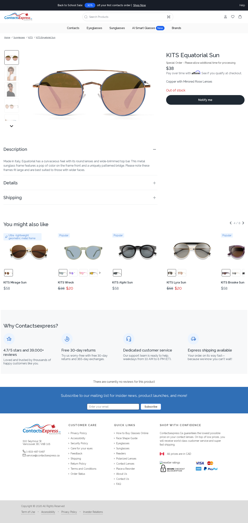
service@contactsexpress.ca (43, 455)
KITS (30, 37)
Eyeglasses (94, 28)
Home (7, 37)
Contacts (73, 28)
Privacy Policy (69, 511)
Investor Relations (93, 511)
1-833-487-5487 (35, 451)
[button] (80, 149)
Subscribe (151, 406)
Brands (176, 28)
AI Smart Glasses (147, 28)
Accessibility (48, 511)
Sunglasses (117, 28)
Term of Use (28, 511)
